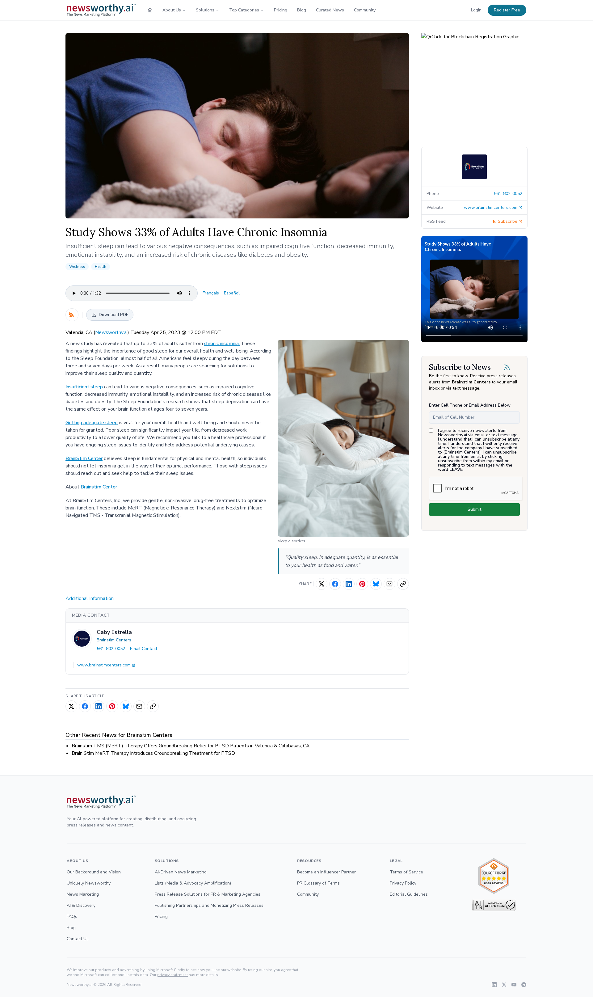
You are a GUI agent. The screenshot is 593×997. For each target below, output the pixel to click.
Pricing (280, 10)
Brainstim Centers (114, 640)
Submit (474, 509)
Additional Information (89, 598)
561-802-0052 (111, 649)
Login (476, 10)
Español (232, 293)
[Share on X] (321, 584)
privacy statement (172, 974)
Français (211, 293)
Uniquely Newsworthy (89, 883)
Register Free (507, 10)
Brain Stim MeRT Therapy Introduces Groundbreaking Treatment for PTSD (153, 753)
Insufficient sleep (84, 386)
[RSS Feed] (71, 314)
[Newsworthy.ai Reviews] (493, 876)
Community (365, 10)
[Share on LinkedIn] (349, 584)
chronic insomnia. (222, 343)
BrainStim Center (84, 458)
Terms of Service (406, 872)
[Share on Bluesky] (376, 584)
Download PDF (113, 315)
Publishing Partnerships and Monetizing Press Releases (209, 905)
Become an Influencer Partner (326, 872)
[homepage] (150, 10)
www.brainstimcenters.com (104, 665)
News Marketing (83, 894)
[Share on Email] (389, 584)
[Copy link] (403, 584)
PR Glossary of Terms (318, 883)
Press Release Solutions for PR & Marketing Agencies (207, 894)
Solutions (205, 10)
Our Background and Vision (94, 872)
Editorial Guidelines (409, 894)
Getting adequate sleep (91, 422)
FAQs (72, 916)
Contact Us (78, 939)
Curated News (330, 10)
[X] (504, 984)
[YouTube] (513, 984)
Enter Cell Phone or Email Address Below (470, 405)
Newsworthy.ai (111, 332)
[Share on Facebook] (335, 584)
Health (100, 266)
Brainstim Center (99, 487)
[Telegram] (523, 984)
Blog (301, 10)
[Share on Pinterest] (362, 584)
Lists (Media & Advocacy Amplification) (193, 883)
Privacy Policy (403, 883)
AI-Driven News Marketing (181, 872)
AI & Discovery (81, 905)
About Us (171, 10)
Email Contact (143, 649)
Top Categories (244, 10)
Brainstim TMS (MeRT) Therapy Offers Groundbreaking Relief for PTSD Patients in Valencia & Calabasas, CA (191, 745)
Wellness (77, 266)
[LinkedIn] (494, 984)
